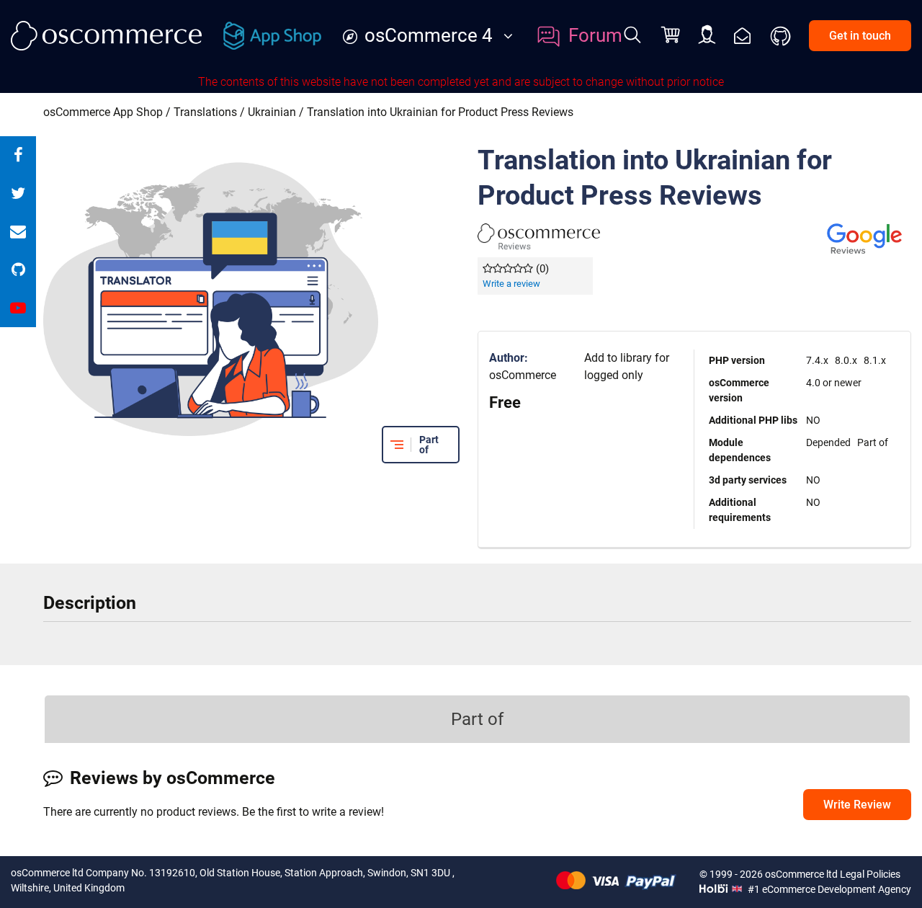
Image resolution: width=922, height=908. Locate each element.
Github (781, 36)
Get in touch (860, 36)
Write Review (857, 804)
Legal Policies (870, 874)
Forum (595, 35)
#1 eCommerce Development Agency (828, 889)
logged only (613, 375)
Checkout (672, 36)
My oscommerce (707, 36)
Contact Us (742, 35)
